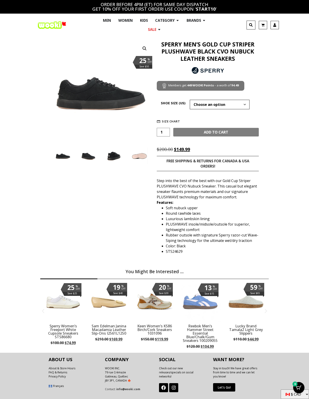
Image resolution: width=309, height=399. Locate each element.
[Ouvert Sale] (159, 29)
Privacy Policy (57, 376)
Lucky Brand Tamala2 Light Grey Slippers (246, 330)
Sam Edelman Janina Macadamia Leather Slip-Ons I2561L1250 (109, 330)
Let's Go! (224, 387)
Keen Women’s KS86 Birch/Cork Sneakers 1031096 (154, 330)
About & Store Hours (62, 368)
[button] (251, 25)
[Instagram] (173, 387)
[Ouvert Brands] (204, 20)
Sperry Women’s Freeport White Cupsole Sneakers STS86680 (63, 331)
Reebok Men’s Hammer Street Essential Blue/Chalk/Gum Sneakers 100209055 (200, 333)
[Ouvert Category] (177, 20)
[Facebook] (163, 387)
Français (58, 386)
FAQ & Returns (58, 372)
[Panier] (263, 25)
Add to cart (216, 132)
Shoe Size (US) (173, 103)
